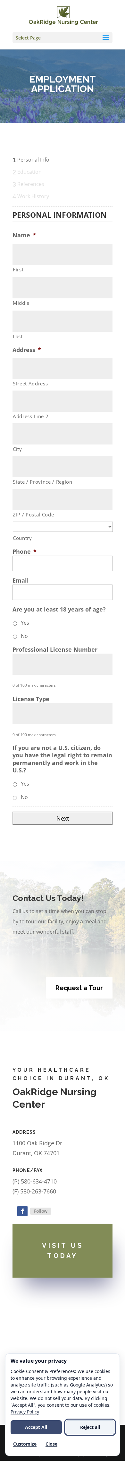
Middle (21, 303)
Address (27, 350)
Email (21, 580)
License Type (31, 699)
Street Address (30, 383)
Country (22, 538)
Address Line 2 (30, 416)
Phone (25, 551)
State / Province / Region (42, 482)
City (17, 449)
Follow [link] (40, 1211)
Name (24, 235)
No (24, 635)
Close (51, 1444)
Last (18, 336)
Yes (25, 622)
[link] (63, 15)
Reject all (90, 1427)
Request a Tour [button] (79, 988)
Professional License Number (55, 649)
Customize (25, 1444)
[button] (63, 37)
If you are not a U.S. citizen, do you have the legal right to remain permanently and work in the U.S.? (62, 759)
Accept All (36, 1427)
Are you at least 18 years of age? (59, 609)
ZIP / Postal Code (33, 514)
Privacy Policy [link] (25, 1412)
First (18, 269)
